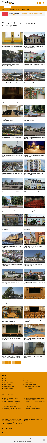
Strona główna (4, 20)
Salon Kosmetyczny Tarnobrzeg (31, 384)
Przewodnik (23, 9)
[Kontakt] (40, 3)
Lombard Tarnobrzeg (8, 380)
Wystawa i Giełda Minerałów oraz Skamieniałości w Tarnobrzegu (11, 406)
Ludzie (28, 9)
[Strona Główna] (3, 7)
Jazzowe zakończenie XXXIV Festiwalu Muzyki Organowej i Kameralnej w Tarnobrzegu (13, 409)
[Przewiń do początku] (44, 440)
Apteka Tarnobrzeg (28, 378)
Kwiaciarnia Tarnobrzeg (29, 380)
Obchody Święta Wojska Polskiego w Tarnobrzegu (34, 300)
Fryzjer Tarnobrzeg (7, 384)
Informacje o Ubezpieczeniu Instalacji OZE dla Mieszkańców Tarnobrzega (35, 399)
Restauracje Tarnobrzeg (8, 388)
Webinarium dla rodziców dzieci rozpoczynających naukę (32, 406)
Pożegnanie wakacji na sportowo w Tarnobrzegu (12, 46)
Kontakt (26, 420)
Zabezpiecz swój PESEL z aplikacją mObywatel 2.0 (34, 64)
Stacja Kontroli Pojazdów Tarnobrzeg (32, 386)
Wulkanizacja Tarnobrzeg (9, 386)
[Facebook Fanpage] (37, 3)
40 (16, 362)
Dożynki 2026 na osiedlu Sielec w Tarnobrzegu (11, 137)
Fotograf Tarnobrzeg (29, 382)
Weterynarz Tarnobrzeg (8, 382)
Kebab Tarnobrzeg (28, 388)
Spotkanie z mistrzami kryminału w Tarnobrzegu (33, 409)
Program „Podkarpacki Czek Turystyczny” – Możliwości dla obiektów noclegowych (12, 402)
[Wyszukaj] (43, 3)
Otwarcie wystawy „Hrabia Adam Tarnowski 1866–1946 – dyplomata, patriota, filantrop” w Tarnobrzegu (11, 302)
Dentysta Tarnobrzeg (8, 378)
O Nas (18, 438)
